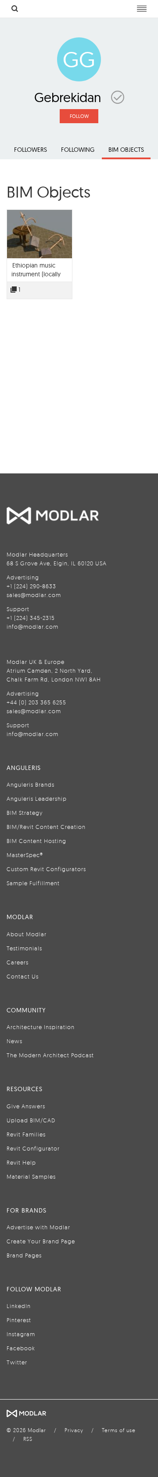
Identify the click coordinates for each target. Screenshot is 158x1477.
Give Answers (26, 1106)
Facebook (21, 1348)
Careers (18, 962)
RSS (27, 1439)
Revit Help (21, 1162)
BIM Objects (126, 150)
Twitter (17, 1362)
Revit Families (26, 1134)
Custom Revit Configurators (46, 868)
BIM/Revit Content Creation (46, 826)
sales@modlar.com (34, 594)
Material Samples (31, 1176)
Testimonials (24, 948)
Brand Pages (24, 1255)
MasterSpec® (25, 854)
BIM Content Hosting (36, 840)
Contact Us (23, 976)
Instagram (21, 1334)
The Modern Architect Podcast (50, 1055)
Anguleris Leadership (37, 798)
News (14, 1041)
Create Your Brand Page (41, 1241)
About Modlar (27, 934)
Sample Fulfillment (33, 883)
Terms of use (119, 1430)
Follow (79, 116)
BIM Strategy (25, 812)
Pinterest (19, 1319)
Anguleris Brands (30, 784)
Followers (30, 150)
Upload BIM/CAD (31, 1120)
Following (77, 150)
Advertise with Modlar (38, 1227)
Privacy (74, 1430)
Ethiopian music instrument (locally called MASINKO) (36, 274)
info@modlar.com (32, 626)
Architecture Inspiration (41, 1026)
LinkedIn (19, 1305)
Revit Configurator (33, 1148)
